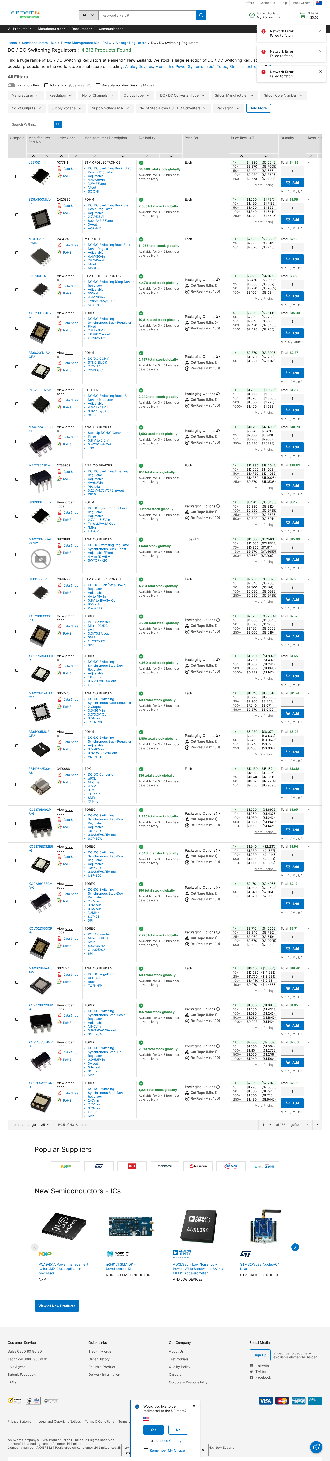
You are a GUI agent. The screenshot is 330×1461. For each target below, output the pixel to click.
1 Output (94, 794)
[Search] (201, 15)
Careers (175, 1374)
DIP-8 (92, 494)
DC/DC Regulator (101, 974)
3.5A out (94, 718)
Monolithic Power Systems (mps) (184, 66)
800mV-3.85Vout (100, 220)
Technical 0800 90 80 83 (28, 1359)
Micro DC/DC (98, 626)
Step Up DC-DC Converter (108, 433)
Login (261, 13)
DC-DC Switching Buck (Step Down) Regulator (109, 170)
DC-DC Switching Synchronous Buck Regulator (109, 320)
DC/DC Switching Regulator (108, 545)
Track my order (100, 1351)
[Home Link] (25, 15)
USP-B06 (94, 685)
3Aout (92, 224)
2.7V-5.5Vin (97, 217)
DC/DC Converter (101, 774)
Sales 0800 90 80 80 (25, 1351)
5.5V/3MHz (96, 946)
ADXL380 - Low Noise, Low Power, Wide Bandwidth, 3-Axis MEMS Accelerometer (198, 1268)
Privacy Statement (21, 1421)
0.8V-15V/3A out (100, 411)
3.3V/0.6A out (98, 633)
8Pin (91, 645)
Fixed (92, 326)
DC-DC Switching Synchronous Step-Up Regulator (104, 1052)
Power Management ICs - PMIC (86, 43)
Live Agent (16, 1367)
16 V (91, 790)
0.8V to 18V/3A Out (102, 600)
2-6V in (93, 901)
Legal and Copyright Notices (59, 1421)
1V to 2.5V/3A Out (101, 523)
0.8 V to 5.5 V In (100, 440)
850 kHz (94, 604)
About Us (176, 1351)
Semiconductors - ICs (39, 43)
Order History (99, 1359)
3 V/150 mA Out (99, 444)
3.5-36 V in (96, 710)
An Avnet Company (22, 1440)
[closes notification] (320, 31)
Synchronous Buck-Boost (107, 549)
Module (93, 782)
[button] (19, 29)
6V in (92, 629)
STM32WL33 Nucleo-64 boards (260, 1266)
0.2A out (94, 1108)
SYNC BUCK (97, 362)
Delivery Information (104, 1374)
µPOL (92, 778)
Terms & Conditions (99, 1421)
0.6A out (94, 909)
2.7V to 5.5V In (99, 520)
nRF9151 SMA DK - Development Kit (121, 1266)
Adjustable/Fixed (100, 553)
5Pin (91, 920)
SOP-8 (92, 415)
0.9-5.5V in (96, 1059)
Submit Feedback (22, 1374)
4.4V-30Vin (96, 256)
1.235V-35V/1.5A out (103, 301)
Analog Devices (139, 66)
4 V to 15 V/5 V (99, 557)
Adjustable (96, 176)
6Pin (91, 1116)
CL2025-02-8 (98, 338)
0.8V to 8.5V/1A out (102, 753)
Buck (91, 982)
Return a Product (101, 1367)
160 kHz (94, 486)
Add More (259, 108)
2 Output (94, 707)
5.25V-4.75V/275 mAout (106, 490)
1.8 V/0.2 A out (99, 334)
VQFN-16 (94, 228)
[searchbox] (147, 15)
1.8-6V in (94, 677)
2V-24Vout (96, 260)
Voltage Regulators (131, 43)
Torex (222, 66)
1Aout (92, 187)
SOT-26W (95, 838)
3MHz (92, 637)
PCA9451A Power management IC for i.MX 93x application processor (63, 1268)
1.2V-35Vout (97, 184)
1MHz (92, 527)
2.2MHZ (94, 366)
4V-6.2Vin (95, 483)
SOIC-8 (93, 191)
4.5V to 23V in (98, 407)
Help (283, 3)
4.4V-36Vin (96, 180)
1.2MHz (93, 913)
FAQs (12, 1382)
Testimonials (178, 1359)
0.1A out (94, 1067)
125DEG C (95, 370)
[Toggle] (11, 85)
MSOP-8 (94, 268)
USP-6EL (94, 1112)
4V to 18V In (97, 596)
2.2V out (94, 1104)
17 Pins (93, 801)
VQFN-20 (95, 757)
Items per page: (24, 1125)
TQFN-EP (95, 986)
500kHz (94, 293)
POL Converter (99, 622)
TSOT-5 (93, 448)
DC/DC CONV (98, 358)
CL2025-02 (96, 641)
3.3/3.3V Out (97, 714)
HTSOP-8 (95, 531)
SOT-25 (93, 916)
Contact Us (267, 3)
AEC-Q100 (95, 978)
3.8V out (94, 905)
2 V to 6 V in (97, 330)
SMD (91, 798)
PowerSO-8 (96, 608)
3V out (93, 1063)
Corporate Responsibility (188, 1382)
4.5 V (92, 786)
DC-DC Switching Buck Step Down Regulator (109, 207)
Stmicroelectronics (247, 66)
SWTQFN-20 (97, 560)
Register (273, 13)
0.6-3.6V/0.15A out (102, 681)
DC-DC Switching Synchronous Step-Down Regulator (107, 665)
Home (12, 43)
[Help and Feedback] (316, 1447)
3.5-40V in (96, 749)
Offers (249, 3)
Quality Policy (179, 1367)
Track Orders (301, 3)
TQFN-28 (95, 722)
